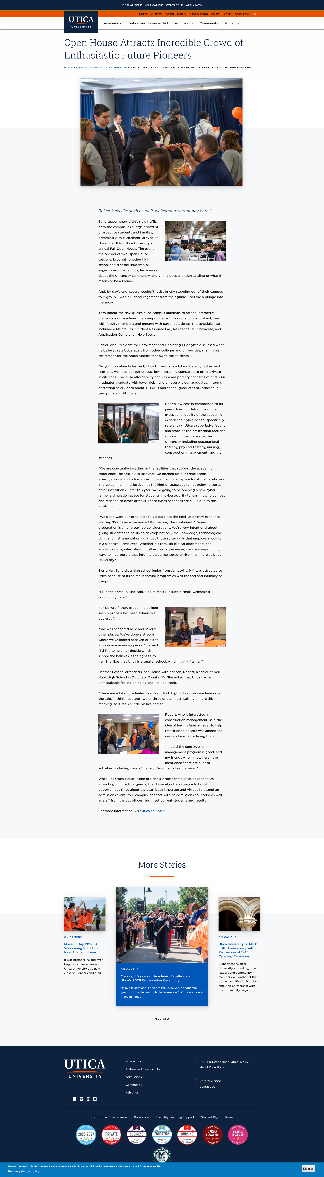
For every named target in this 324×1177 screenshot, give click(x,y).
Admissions (184, 23)
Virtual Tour (132, 5)
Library (181, 13)
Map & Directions (211, 1067)
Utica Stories (110, 67)
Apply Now (194, 5)
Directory (157, 13)
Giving (227, 13)
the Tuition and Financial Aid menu (148, 27)
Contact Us (174, 5)
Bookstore (141, 1117)
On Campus (130, 969)
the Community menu (208, 27)
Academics (112, 23)
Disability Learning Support (174, 1117)
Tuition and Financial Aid (148, 23)
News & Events (199, 13)
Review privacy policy (23, 1171)
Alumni (215, 13)
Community (209, 23)
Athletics (232, 23)
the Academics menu (112, 27)
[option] (74, 1098)
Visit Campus (154, 5)
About (170, 13)
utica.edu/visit (153, 811)
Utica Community (78, 67)
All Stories (162, 1019)
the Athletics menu (232, 27)
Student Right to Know (217, 1117)
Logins (143, 13)
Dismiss (308, 1168)
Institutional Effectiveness (109, 1117)
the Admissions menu (183, 27)
